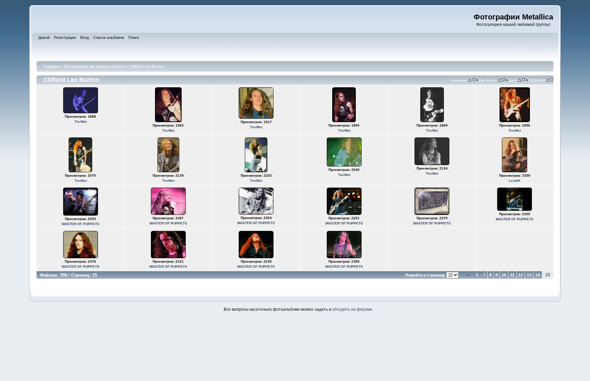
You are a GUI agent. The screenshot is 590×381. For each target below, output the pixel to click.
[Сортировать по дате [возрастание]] (519, 80)
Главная (51, 66)
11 (512, 275)
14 (537, 275)
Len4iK (514, 180)
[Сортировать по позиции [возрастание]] (547, 80)
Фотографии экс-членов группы (94, 66)
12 (520, 275)
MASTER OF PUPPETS (80, 224)
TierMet (80, 121)
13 (529, 275)
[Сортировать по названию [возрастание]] (469, 80)
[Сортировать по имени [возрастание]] (499, 80)
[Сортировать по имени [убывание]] (503, 80)
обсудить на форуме (352, 309)
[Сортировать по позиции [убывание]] (551, 80)
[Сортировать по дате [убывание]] (523, 80)
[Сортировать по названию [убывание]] (473, 80)
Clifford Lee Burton (146, 66)
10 (504, 275)
